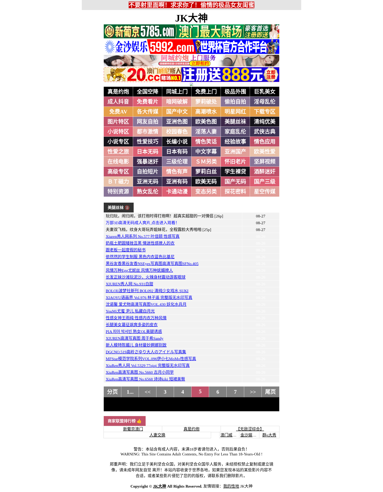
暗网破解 (177, 102)
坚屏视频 (264, 162)
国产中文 (177, 112)
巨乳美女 (264, 92)
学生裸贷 (235, 172)
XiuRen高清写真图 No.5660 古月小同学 (140, 372)
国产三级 (264, 182)
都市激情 (147, 132)
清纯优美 (264, 122)
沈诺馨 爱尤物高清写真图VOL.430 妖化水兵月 (146, 304)
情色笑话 (206, 142)
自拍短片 (147, 172)
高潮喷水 (206, 112)
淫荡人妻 (206, 132)
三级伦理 (177, 162)
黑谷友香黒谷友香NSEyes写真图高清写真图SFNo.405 (152, 263)
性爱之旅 (118, 152)
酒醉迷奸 (264, 172)
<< (148, 392)
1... (130, 392)
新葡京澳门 (133, 429)
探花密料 (235, 192)
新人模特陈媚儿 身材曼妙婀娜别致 (136, 345)
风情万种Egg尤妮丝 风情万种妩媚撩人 (139, 270)
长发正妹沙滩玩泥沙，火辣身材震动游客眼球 (146, 277)
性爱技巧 (147, 142)
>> (253, 392)
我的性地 (231, 486)
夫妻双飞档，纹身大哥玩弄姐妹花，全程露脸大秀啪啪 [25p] (158, 229)
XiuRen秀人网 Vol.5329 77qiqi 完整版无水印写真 (148, 365)
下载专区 (264, 112)
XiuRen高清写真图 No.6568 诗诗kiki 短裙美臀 (145, 379)
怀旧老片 (235, 162)
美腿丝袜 (235, 122)
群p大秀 (269, 435)
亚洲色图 (177, 122)
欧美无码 (206, 182)
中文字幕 (206, 152)
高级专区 (118, 172)
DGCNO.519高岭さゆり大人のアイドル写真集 (146, 352)
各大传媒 (147, 112)
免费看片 (147, 102)
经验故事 (235, 142)
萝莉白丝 (206, 172)
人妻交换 (157, 435)
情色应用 (264, 142)
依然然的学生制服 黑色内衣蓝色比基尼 (140, 257)
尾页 (270, 392)
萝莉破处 (206, 102)
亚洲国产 (235, 152)
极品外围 (235, 92)
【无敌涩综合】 (250, 429)
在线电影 (118, 162)
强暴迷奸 (147, 162)
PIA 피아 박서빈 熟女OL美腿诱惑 (134, 331)
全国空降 (147, 92)
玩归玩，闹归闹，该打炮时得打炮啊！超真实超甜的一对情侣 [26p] (164, 216)
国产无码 (235, 182)
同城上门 (177, 92)
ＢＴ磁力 (118, 182)
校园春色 (177, 132)
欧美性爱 (264, 152)
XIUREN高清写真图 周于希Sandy (134, 338)
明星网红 (235, 112)
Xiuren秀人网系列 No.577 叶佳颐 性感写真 (143, 236)
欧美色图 (206, 122)
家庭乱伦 (235, 132)
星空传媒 (264, 192)
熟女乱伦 (147, 192)
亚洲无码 (147, 182)
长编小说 (177, 142)
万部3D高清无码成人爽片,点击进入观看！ (142, 223)
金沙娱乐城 (250, 435)
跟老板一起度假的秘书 (126, 250)
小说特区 (118, 132)
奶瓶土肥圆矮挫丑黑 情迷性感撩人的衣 (140, 243)
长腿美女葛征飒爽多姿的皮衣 (132, 325)
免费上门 (206, 92)
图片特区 (118, 122)
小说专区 (118, 142)
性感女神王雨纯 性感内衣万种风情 (136, 318)
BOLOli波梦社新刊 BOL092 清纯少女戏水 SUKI (147, 291)
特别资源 (118, 192)
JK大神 (191, 18)
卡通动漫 (177, 192)
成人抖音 (118, 102)
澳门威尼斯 (230, 435)
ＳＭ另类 (206, 162)
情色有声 (177, 172)
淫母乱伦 (264, 102)
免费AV (118, 112)
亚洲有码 (177, 182)
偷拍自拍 (235, 102)
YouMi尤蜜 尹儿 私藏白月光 (130, 311)
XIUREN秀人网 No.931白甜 (129, 284)
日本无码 (147, 152)
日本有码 (177, 152)
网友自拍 (147, 122)
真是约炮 (118, 92)
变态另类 (206, 192)
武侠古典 (264, 132)
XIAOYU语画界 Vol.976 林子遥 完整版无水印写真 (149, 297)
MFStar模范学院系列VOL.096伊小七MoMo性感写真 (151, 359)
